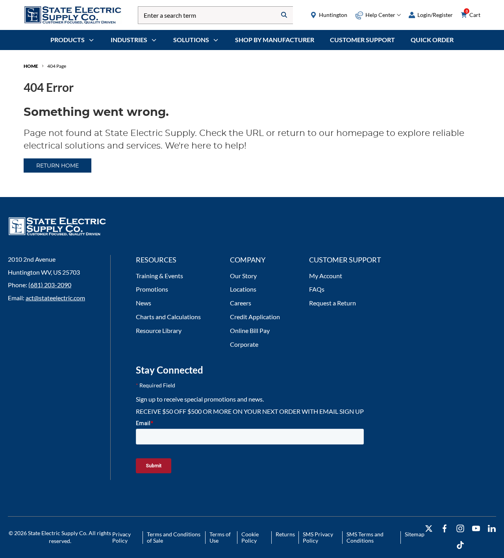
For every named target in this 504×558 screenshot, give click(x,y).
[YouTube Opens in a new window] (476, 528)
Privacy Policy (121, 537)
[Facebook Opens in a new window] (444, 528)
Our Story (243, 275)
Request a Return (332, 303)
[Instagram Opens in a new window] (460, 528)
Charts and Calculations (168, 316)
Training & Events (159, 275)
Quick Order (432, 39)
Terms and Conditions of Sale (173, 537)
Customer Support (362, 39)
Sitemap (414, 534)
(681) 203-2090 (49, 284)
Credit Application (255, 316)
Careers (240, 303)
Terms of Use (220, 537)
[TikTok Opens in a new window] (460, 545)
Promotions (152, 289)
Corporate (244, 344)
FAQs (316, 289)
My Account (325, 275)
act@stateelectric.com (55, 297)
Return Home (57, 166)
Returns (285, 534)
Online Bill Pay (250, 330)
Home (31, 66)
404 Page (56, 66)
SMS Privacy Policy (318, 537)
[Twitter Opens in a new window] (429, 528)
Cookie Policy (250, 537)
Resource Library (159, 330)
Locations (243, 289)
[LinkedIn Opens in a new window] (492, 528)
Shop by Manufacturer (274, 39)
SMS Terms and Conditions (365, 537)
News (143, 303)
